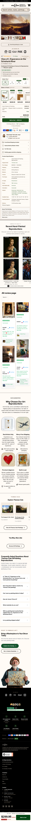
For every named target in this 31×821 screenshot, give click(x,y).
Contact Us (4, 776)
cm (27, 79)
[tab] (8, 286)
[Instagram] (9, 806)
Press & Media (5, 779)
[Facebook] (3, 806)
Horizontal (14, 187)
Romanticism (14, 180)
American (14, 185)
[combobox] (15, 10)
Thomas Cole (7, 63)
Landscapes (14, 191)
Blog (3, 781)
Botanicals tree (20, 190)
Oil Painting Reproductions (7, 762)
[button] (29, 5)
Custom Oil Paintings (6, 764)
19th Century (14, 183)
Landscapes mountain (16, 193)
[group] (11, 260)
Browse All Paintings (14, 546)
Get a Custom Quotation (10, 651)
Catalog (3, 783)
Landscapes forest (22, 191)
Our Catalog (4, 766)
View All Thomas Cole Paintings (14, 527)
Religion (16, 194)
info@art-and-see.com (14, 138)
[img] (6, 320)
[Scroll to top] (29, 819)
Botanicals (14, 190)
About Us (4, 774)
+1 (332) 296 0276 (12, 136)
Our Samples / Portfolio (7, 768)
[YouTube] (12, 806)
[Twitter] (6, 806)
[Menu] (3, 5)
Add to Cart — (16, 120)
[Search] (28, 9)
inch (25, 79)
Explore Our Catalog (9, 646)
